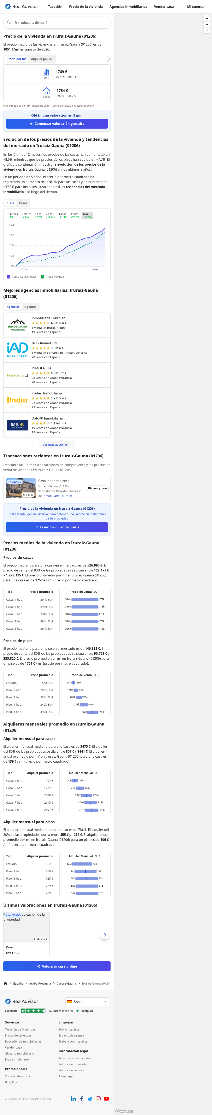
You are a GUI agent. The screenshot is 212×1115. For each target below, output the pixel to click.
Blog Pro (11, 1082)
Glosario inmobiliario (19, 1053)
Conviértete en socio (19, 1076)
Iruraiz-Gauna (66, 983)
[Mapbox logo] (124, 1111)
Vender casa (164, 6)
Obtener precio (97, 488)
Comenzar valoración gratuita (59, 123)
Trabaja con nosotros (73, 1041)
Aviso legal (66, 1076)
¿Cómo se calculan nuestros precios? (73, 105)
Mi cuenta (195, 6)
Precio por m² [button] (16, 59)
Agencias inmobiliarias (128, 6)
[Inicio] (5, 983)
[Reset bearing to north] (207, 30)
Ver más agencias (57, 444)
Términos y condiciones (75, 1058)
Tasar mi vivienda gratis (59, 527)
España (18, 983)
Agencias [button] (13, 307)
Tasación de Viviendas (20, 1029)
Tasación (55, 6)
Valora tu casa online (59, 966)
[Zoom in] (207, 18)
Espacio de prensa (71, 1035)
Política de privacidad (73, 1064)
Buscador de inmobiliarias (23, 1041)
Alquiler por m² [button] (42, 59)
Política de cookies (71, 1070)
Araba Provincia (40, 983)
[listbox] (57, 935)
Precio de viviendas (18, 1035)
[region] (163, 564)
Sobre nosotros (69, 1029)
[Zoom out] (207, 24)
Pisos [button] (10, 203)
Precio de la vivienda (86, 6)
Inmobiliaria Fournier (57, 496)
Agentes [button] (30, 307)
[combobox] (57, 23)
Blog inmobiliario (17, 1059)
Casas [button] (23, 203)
